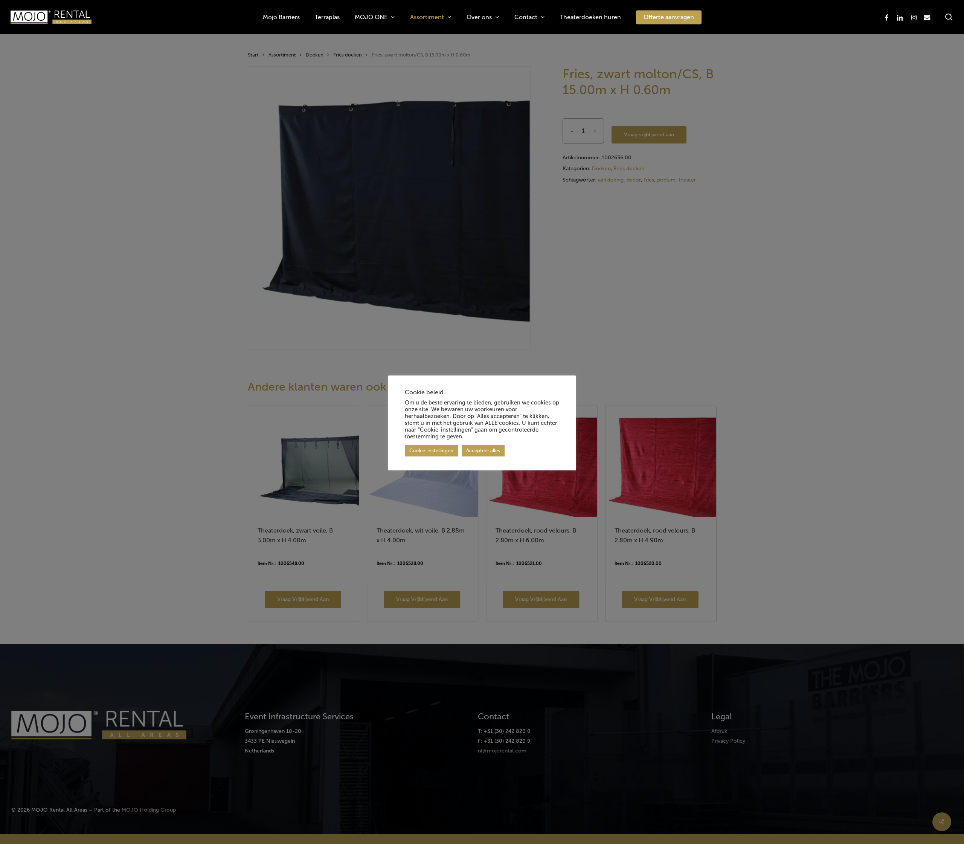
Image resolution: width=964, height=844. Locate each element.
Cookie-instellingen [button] (431, 450)
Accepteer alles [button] (483, 450)
